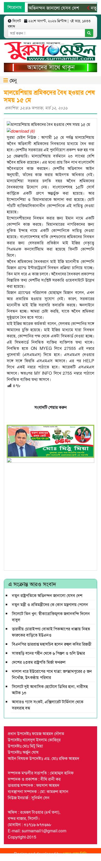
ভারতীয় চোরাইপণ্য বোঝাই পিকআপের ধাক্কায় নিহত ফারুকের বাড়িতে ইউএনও (51, 632)
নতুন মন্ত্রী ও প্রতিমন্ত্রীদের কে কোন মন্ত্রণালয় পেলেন (50, 604)
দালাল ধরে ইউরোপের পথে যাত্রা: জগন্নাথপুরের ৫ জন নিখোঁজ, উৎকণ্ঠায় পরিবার (52, 674)
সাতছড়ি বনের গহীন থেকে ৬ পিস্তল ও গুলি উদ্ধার (48, 653)
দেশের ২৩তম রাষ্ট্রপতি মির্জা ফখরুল (39, 662)
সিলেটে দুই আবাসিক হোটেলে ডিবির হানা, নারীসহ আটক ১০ (50, 689)
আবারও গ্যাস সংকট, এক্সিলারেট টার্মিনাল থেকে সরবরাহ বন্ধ (47, 705)
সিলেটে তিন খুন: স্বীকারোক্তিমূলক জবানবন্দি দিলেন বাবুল (51, 616)
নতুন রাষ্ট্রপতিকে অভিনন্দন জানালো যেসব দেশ (47, 595)
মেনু (12, 80)
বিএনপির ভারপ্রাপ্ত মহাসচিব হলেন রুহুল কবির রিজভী (51, 644)
